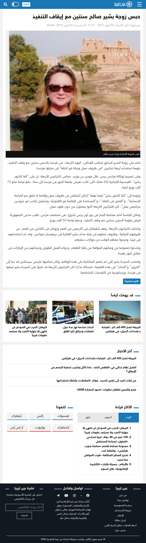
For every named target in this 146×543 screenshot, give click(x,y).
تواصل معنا (123, 500)
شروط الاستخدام (123, 510)
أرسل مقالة (120, 520)
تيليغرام (17, 416)
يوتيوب (40, 428)
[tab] (128, 417)
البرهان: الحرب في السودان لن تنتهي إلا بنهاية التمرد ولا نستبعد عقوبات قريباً (28, 331)
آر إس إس (16, 428)
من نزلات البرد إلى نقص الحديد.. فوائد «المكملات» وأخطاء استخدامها (96, 380)
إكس (40, 416)
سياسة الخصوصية (123, 505)
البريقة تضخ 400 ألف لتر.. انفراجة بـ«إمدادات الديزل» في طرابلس (99, 358)
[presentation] (128, 417)
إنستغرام (63, 428)
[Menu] (139, 4)
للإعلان (120, 515)
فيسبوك (63, 416)
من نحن (123, 495)
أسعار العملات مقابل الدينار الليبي (120, 525)
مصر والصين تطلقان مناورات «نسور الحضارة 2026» (106, 390)
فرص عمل (120, 530)
